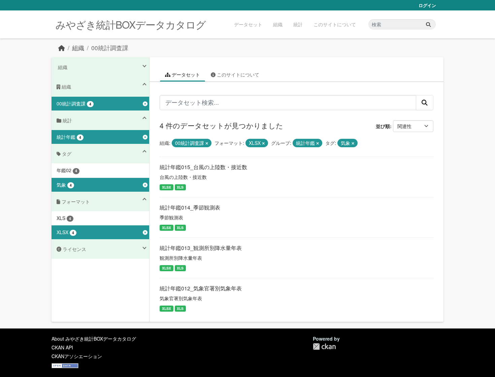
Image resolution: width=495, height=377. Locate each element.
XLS (180, 187)
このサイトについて (335, 24)
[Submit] (428, 24)
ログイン (427, 5)
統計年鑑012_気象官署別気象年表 (201, 288)
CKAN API (62, 347)
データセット (248, 24)
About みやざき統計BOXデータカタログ (94, 338)
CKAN (324, 346)
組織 (278, 24)
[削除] (206, 143)
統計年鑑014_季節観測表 (190, 207)
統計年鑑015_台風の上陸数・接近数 (203, 167)
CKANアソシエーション (77, 356)
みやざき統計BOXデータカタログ (131, 24)
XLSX (166, 187)
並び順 (383, 126)
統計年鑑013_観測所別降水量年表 (201, 248)
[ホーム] (61, 47)
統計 (298, 24)
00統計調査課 (109, 47)
